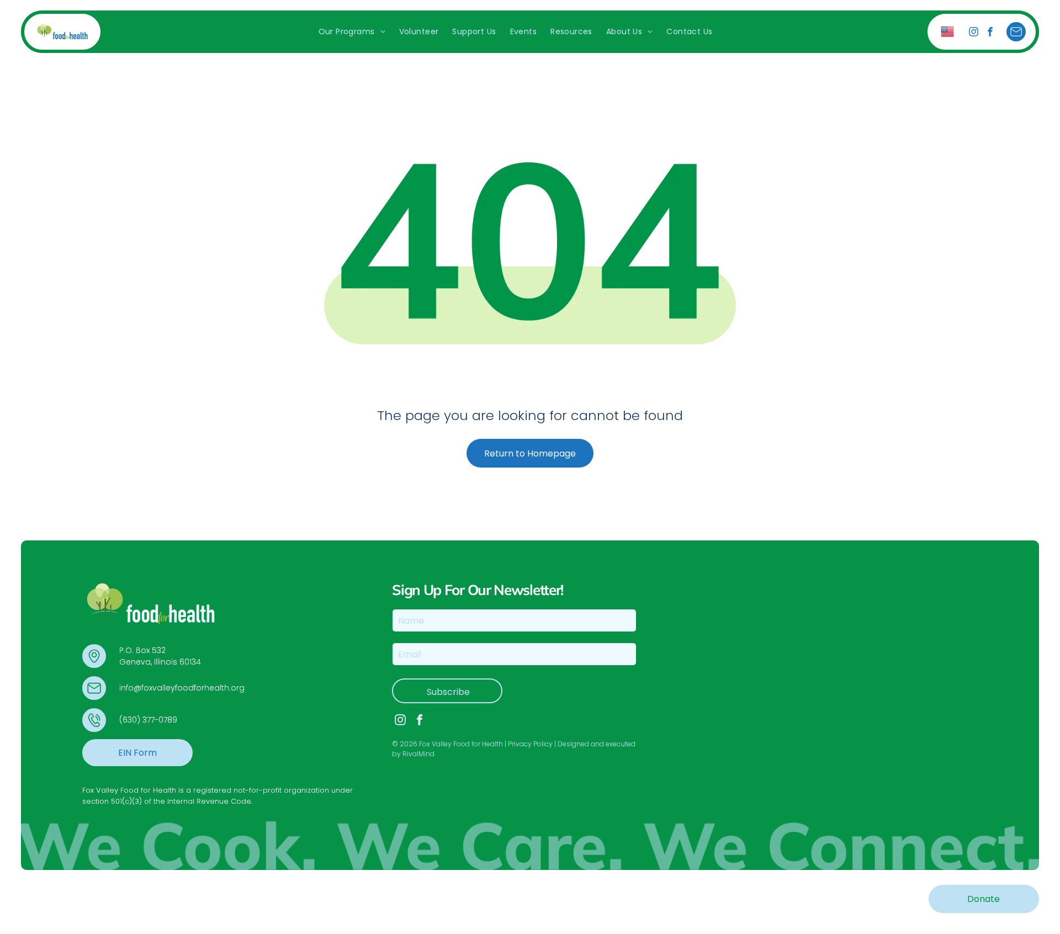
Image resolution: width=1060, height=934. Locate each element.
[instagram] (974, 33)
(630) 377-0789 (148, 719)
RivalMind (418, 753)
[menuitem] (350, 31)
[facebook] (990, 33)
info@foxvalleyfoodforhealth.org (182, 687)
